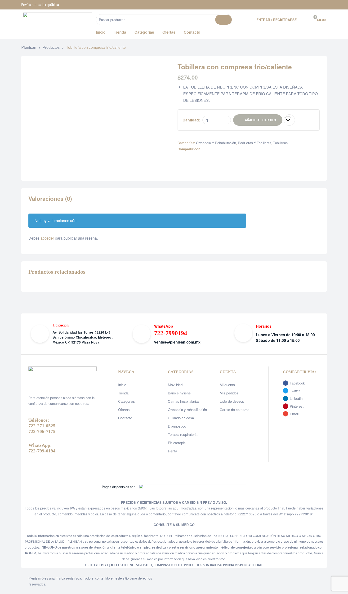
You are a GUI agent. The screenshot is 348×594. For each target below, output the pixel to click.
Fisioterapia (177, 442)
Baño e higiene (179, 392)
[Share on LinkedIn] (214, 149)
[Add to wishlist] (289, 120)
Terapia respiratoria (182, 434)
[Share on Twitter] (209, 149)
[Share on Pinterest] (229, 149)
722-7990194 (170, 333)
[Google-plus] (322, 4)
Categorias (126, 401)
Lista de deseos (232, 401)
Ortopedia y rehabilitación (216, 142)
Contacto (125, 417)
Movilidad (175, 384)
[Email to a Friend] (234, 149)
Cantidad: (191, 120)
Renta (172, 450)
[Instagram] (310, 4)
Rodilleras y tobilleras (254, 142)
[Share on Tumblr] (219, 149)
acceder (47, 238)
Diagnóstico (177, 426)
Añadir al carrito (260, 120)
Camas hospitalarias (184, 401)
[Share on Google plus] (224, 149)
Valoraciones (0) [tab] (50, 198)
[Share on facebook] (204, 149)
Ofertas (124, 409)
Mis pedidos (229, 392)
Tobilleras (280, 142)
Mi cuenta (227, 384)
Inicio (122, 384)
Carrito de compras (235, 409)
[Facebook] (298, 4)
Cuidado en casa (181, 417)
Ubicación (61, 325)
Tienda (123, 392)
